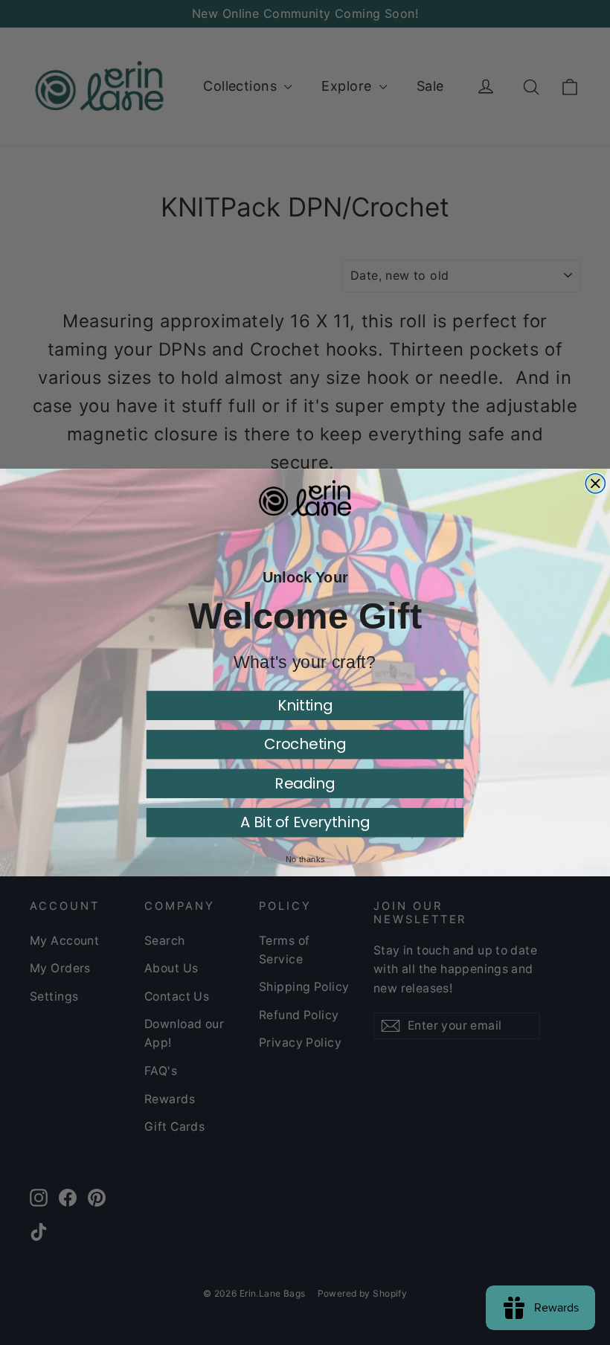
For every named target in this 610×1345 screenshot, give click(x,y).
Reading (304, 783)
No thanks (305, 859)
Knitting (305, 705)
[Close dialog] (595, 483)
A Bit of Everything (305, 822)
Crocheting (305, 744)
